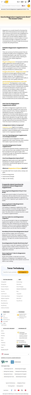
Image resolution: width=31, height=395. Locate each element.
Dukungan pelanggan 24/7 (23, 333)
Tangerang (3, 344)
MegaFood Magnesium (9, 62)
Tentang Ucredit (20, 296)
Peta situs (3, 291)
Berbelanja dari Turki (9, 376)
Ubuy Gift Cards (19, 300)
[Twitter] (22, 390)
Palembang (3, 342)
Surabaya (2, 333)
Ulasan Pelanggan (20, 286)
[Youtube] (18, 390)
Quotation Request (4, 286)
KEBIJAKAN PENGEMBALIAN (21, 289)
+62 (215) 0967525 (22, 342)
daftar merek (19, 284)
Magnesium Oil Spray (15, 168)
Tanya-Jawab (19, 293)
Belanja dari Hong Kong (21, 371)
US (24, 6)
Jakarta (2, 330)
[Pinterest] (25, 390)
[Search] (28, 5)
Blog (17, 291)
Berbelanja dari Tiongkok (20, 374)
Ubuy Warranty (3, 305)
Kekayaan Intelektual (5, 289)
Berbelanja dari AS (8, 368)
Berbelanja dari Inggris (20, 368)
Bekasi (2, 340)
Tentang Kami (3, 282)
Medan (2, 337)
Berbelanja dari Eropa (21, 376)
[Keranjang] (28, 2)
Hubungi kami (3, 284)
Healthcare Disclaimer (5, 307)
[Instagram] (15, 390)
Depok (2, 347)
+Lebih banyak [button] (3, 325)
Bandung (3, 335)
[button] (26, 2)
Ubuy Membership (4, 303)
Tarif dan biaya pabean (5, 296)
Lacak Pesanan (4, 293)
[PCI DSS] (4, 362)
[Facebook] (11, 390)
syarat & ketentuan (10, 383)
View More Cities (4, 349)
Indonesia (6, 354)
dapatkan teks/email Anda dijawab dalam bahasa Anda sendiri (23, 337)
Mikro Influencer (4, 300)
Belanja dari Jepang (8, 371)
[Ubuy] (7, 2)
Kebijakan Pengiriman (5, 298)
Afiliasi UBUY (19, 298)
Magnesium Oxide (7, 127)
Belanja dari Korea (8, 374)
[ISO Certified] (14, 362)
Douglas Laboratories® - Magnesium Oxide (14, 71)
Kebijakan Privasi (21, 383)
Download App (19, 282)
